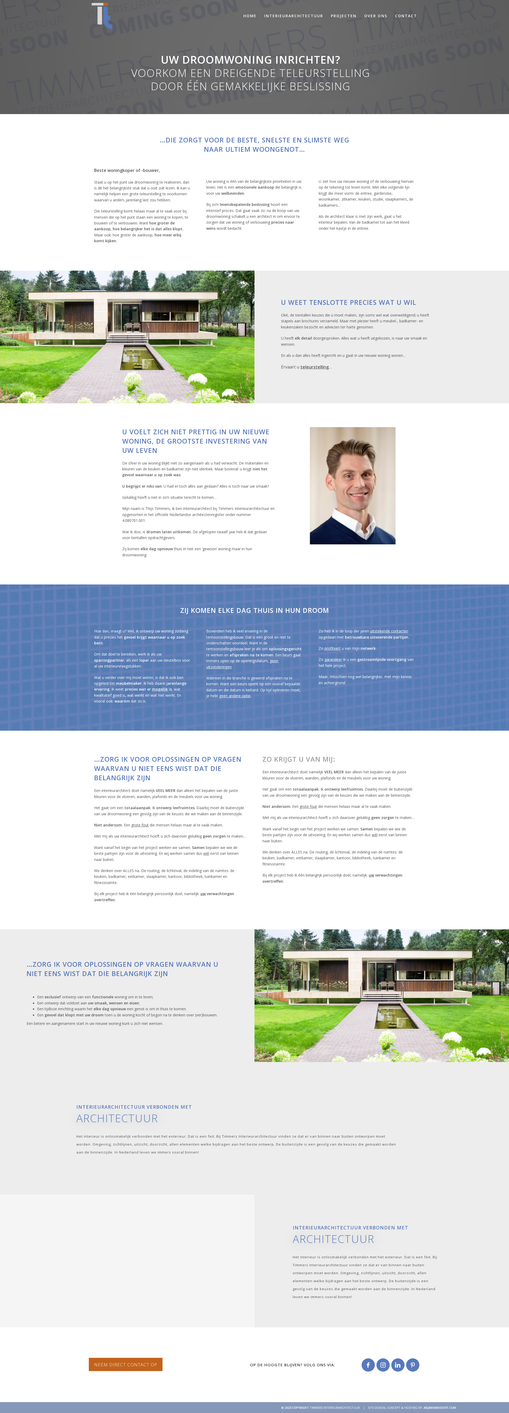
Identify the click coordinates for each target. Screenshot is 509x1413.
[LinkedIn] (398, 1365)
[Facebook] (368, 1365)
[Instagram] (383, 1365)
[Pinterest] (412, 1365)
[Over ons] (353, 485)
